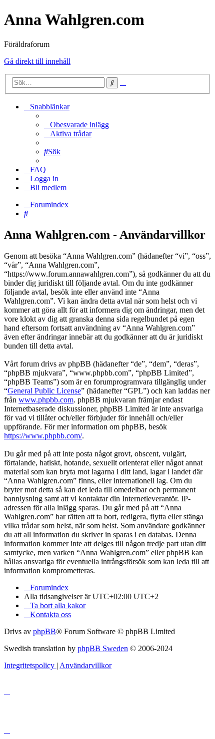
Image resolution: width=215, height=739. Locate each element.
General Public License (44, 390)
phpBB (44, 631)
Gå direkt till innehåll (37, 61)
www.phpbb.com (46, 399)
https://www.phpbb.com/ (43, 435)
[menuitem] (76, 124)
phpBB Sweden (103, 648)
